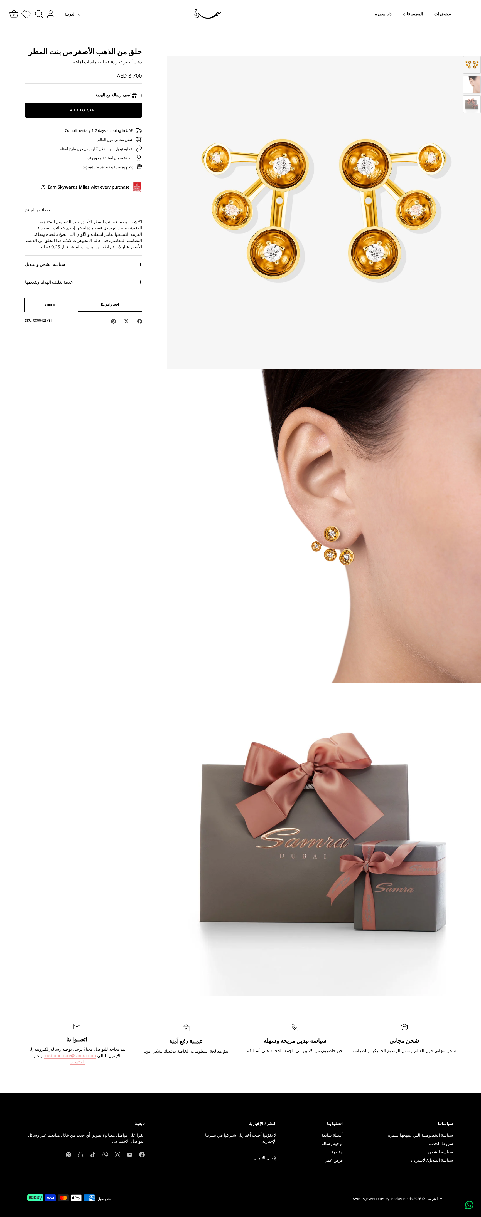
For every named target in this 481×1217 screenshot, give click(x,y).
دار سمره (383, 14)
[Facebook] (142, 1154)
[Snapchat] (81, 1154)
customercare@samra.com (70, 1055)
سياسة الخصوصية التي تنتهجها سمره (420, 1135)
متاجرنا (336, 1151)
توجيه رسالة (332, 1143)
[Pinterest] (68, 1154)
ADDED (50, 305)
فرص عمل (333, 1160)
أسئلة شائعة (332, 1135)
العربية (70, 14)
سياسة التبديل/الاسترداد (432, 1160)
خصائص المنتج (37, 209)
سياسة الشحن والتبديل (45, 264)
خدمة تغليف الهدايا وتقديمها (49, 282)
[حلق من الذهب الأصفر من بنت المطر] (472, 65)
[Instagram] (117, 1154)
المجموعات (413, 14)
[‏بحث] (39, 14)
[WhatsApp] (105, 1154)
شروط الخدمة (440, 1143)
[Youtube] (129, 1154)
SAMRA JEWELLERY (368, 1198)
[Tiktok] (93, 1154)
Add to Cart (83, 110)
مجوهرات (442, 14)
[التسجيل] (273, 1158)
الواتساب (77, 1061)
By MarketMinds (399, 1198)
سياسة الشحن (440, 1151)
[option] (472, 66)
